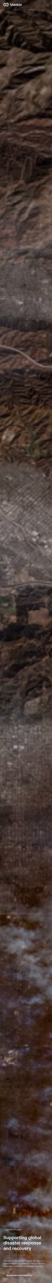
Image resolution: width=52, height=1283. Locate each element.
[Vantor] (17, 5)
